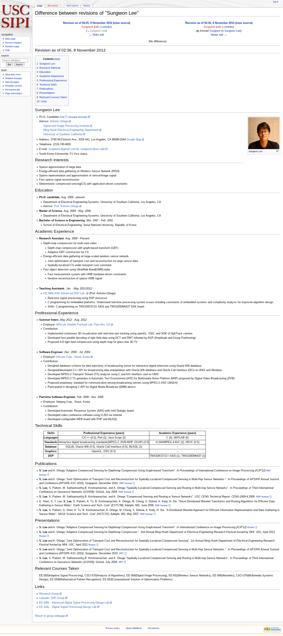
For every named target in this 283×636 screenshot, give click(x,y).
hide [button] (57, 59)
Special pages (12, 82)
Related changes (13, 78)
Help (7, 50)
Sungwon (214, 30)
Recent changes (13, 42)
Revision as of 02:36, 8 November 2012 (210, 23)
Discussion (52, 5)
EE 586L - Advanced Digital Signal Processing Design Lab (74, 602)
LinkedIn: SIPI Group (51, 598)
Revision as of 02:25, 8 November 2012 (87, 23)
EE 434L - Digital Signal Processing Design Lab (67, 607)
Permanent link (12, 89)
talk (97, 26)
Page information (13, 93)
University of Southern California (62, 134)
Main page (10, 38)
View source (72, 5)
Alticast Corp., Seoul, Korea (73, 356)
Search (5, 55)
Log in (275, 1)
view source (121, 23)
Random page (12, 46)
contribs (106, 26)
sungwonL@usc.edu (92, 149)
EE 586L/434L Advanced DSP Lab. (64, 293)
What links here (13, 74)
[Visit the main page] (16, 16)
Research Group (49, 593)
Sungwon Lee (232, 30)
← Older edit (96, 34)
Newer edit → (219, 34)
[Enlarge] (277, 151)
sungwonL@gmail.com (62, 149)
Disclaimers (154, 628)
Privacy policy (113, 628)
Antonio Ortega (59, 121)
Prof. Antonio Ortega (66, 206)
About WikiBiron (134, 628)
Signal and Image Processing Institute (66, 125)
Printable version (13, 85)
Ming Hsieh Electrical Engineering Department (70, 130)
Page (39, 5)
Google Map (134, 139)
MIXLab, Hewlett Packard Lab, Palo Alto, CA (83, 324)
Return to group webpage (50, 615)
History (86, 5)
